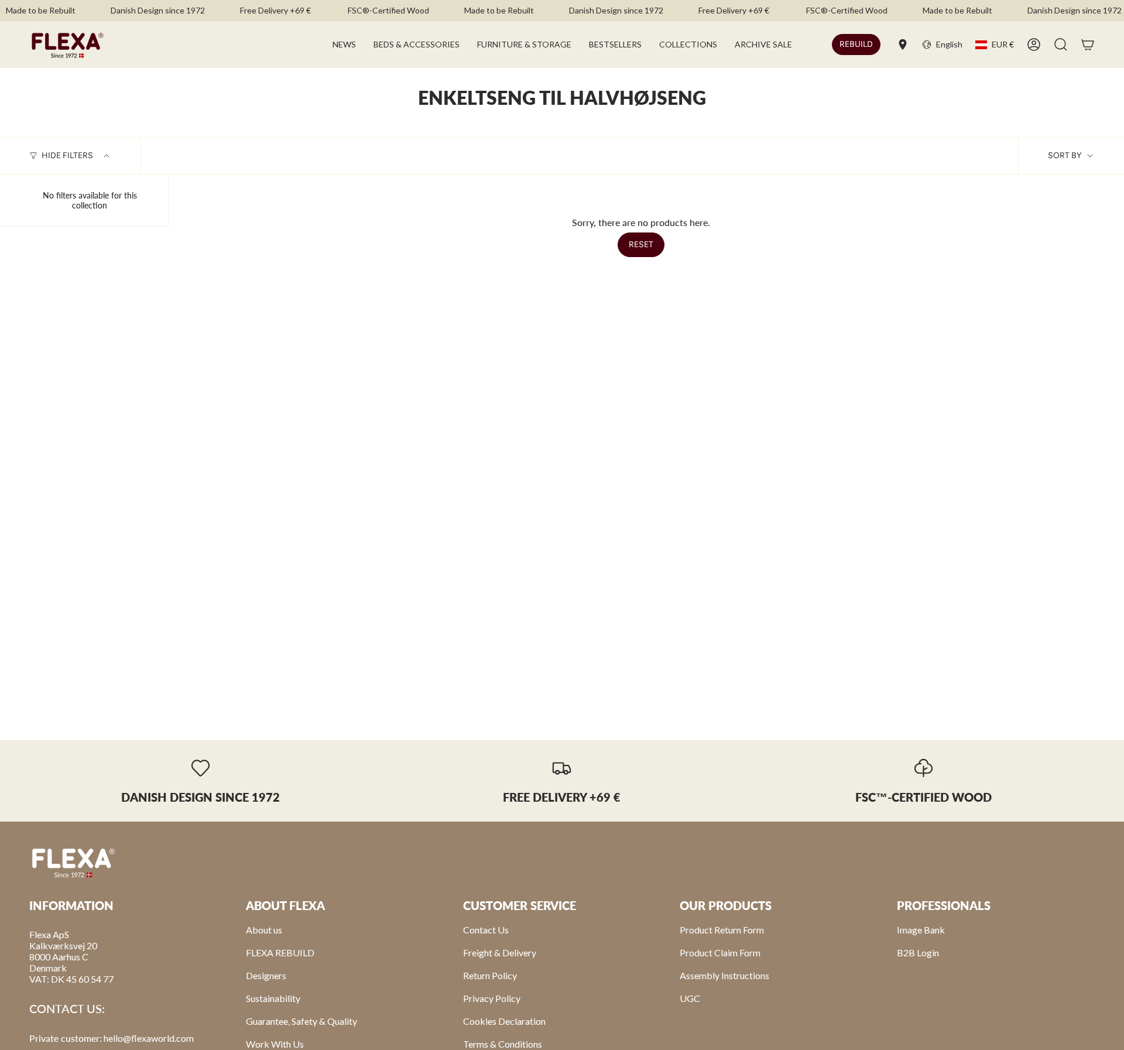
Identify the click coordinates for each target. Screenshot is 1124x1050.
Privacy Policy (491, 998)
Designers (266, 975)
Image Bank (921, 929)
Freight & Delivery (499, 952)
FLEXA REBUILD (280, 952)
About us (264, 929)
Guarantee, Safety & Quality (301, 1021)
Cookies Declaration (504, 1021)
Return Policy (490, 975)
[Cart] (1087, 44)
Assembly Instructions (724, 975)
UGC (690, 998)
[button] (416, 44)
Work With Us (275, 1043)
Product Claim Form (720, 952)
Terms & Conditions (502, 1043)
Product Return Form (722, 929)
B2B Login (918, 952)
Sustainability (273, 998)
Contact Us (486, 929)
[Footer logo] (73, 862)
